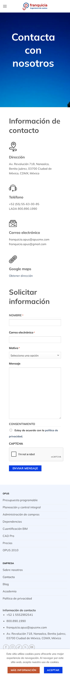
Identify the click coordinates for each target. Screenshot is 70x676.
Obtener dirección (21, 275)
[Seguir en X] (25, 647)
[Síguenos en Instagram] (12, 647)
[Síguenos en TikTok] (19, 647)
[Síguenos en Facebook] (6, 647)
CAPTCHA (16, 443)
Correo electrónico (22, 332)
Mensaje (14, 363)
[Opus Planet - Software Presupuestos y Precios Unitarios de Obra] (35, 6)
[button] (5, 6)
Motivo (14, 348)
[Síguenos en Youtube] (32, 647)
